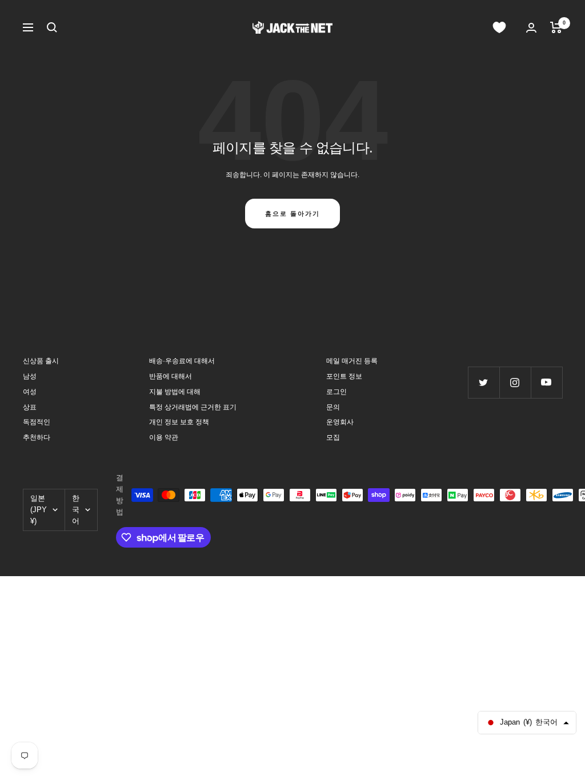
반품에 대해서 (170, 376)
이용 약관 (163, 437)
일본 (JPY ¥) (38, 509)
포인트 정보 (344, 376)
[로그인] (531, 28)
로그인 (336, 392)
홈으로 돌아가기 (292, 213)
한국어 (75, 509)
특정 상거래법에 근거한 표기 (193, 407)
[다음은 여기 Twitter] (483, 382)
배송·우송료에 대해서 (182, 361)
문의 (333, 407)
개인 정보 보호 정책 (179, 422)
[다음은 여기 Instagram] (515, 382)
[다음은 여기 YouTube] (546, 382)
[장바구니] (556, 27)
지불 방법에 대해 (175, 392)
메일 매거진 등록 (352, 361)
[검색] (52, 27)
